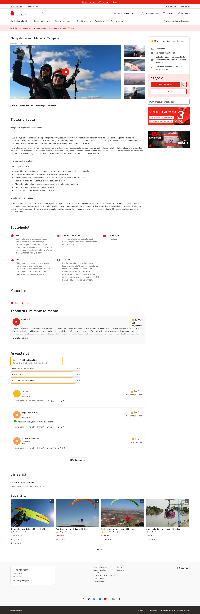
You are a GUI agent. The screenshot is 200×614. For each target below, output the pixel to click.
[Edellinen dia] (8, 521)
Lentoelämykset (25, 28)
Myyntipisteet (99, 581)
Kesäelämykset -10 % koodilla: (95, 2)
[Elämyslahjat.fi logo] (18, 14)
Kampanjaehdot (100, 570)
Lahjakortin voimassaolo (104, 575)
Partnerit (120, 570)
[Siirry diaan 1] (98, 549)
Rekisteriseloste (100, 567)
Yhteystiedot (98, 578)
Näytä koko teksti (20, 338)
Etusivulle (13, 28)
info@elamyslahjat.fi (24, 580)
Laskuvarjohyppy (40, 28)
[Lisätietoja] (173, 52)
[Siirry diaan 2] (102, 549)
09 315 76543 (22, 570)
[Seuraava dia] (192, 521)
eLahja (96, 573)
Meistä (119, 567)
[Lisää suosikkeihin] (184, 84)
